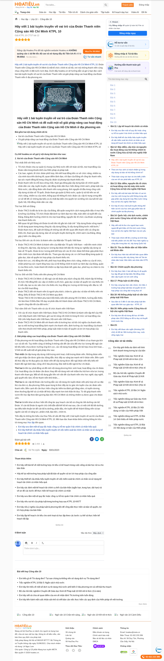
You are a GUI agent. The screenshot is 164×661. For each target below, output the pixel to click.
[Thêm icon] (26, 543)
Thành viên (127, 5)
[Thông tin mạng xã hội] (99, 649)
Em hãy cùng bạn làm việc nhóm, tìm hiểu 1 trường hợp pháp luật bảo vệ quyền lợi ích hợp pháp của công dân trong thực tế (129, 288)
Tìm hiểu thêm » (31, 57)
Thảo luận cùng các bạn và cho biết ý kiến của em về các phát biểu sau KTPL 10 (128, 178)
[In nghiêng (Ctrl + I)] (36, 543)
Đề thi (144, 12)
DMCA (95, 641)
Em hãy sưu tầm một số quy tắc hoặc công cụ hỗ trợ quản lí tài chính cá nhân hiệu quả (57, 427)
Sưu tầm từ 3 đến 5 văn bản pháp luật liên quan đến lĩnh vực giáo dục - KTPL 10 (128, 303)
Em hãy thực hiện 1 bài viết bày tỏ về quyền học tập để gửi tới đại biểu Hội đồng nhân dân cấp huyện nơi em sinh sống (129, 274)
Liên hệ (68, 635)
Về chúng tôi (70, 632)
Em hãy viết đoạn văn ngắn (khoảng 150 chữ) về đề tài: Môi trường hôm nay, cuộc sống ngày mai (128, 332)
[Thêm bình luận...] (63, 550)
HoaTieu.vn (26, 626)
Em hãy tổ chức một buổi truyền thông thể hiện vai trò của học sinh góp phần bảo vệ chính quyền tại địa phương (128, 208)
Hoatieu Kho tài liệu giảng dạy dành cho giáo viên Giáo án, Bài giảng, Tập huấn (27, 5)
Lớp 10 (34, 19)
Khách (115, 22)
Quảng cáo (69, 638)
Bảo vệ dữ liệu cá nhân (102, 638)
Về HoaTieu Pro (71, 641)
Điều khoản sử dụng (101, 632)
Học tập (24, 19)
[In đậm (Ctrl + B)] (32, 543)
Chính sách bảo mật (101, 635)
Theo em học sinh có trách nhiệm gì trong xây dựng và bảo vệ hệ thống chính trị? (128, 171)
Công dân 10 (46, 19)
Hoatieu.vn (16, 19)
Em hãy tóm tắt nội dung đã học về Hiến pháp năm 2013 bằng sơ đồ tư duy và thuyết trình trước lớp (129, 318)
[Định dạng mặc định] (42, 543)
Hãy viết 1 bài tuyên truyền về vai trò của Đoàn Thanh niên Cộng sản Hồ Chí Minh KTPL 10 (56, 64)
